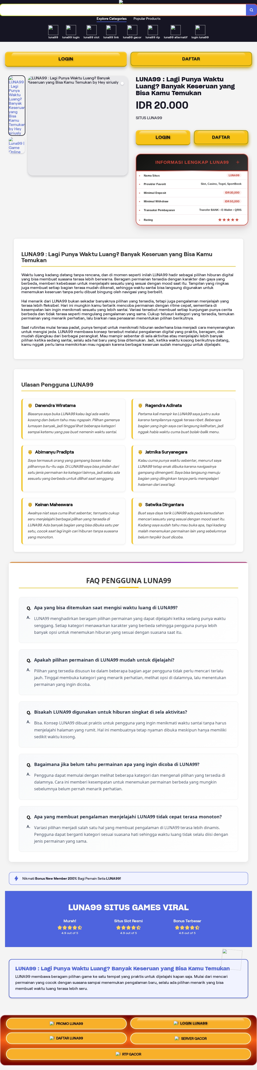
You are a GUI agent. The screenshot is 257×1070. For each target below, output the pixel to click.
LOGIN (65, 58)
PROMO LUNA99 (69, 1024)
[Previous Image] (32, 126)
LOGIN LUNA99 (194, 1024)
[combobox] (123, 10)
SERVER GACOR (194, 1040)
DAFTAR (191, 58)
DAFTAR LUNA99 (69, 1040)
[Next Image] (124, 126)
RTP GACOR (131, 1055)
